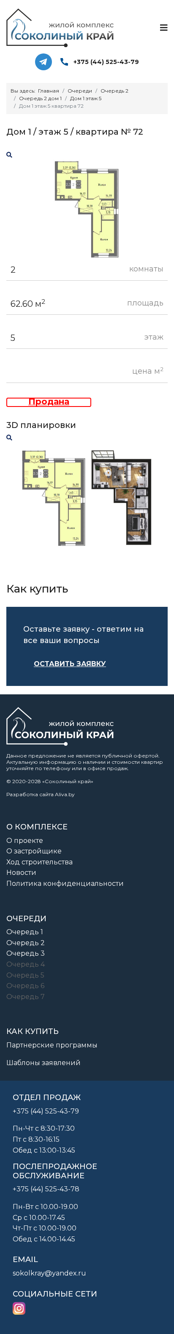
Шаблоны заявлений (43, 1063)
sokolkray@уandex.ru (49, 1273)
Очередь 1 (24, 932)
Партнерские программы (52, 1045)
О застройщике (34, 851)
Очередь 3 (25, 953)
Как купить (32, 1031)
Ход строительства (39, 862)
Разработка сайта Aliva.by (40, 794)
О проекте (24, 841)
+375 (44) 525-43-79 (106, 62)
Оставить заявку (70, 664)
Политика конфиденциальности (65, 884)
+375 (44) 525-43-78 (46, 1189)
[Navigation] (164, 27)
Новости (21, 873)
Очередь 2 (25, 943)
